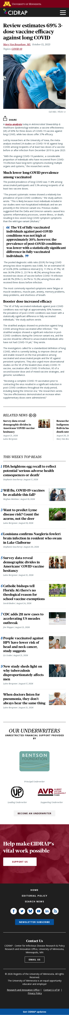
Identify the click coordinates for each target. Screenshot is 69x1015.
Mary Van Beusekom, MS (16, 44)
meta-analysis (13, 124)
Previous (30, 415)
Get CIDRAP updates (34, 1011)
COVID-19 (17, 48)
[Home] (15, 12)
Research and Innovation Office (23, 989)
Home (34, 889)
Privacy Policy (35, 993)
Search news (34, 901)
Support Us (20, 861)
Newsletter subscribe (34, 922)
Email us (34, 959)
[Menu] (63, 13)
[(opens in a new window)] (23, 4)
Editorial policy (34, 895)
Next (34, 415)
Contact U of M (51, 989)
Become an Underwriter (34, 813)
